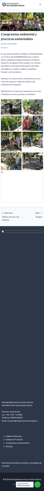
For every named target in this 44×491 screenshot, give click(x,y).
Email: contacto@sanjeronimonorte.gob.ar (20, 421)
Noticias (9, 446)
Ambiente (5, 48)
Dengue (38, 215)
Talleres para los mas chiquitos (10, 216)
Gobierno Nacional (13, 436)
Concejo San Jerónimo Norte (18, 443)
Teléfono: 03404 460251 (12, 418)
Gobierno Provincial (14, 439)
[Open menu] (40, 4)
